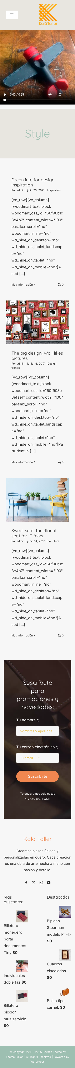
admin (20, 190)
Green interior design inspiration (32, 182)
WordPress (37, 1061)
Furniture (53, 541)
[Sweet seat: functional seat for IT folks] (37, 500)
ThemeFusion (15, 1056)
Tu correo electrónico (37, 747)
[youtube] (48, 882)
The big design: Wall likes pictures (37, 355)
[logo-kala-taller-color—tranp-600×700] (48, 5)
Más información (22, 284)
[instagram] (41, 882)
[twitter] (33, 882)
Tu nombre (27, 720)
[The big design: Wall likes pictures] (37, 322)
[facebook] (26, 882)
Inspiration (54, 190)
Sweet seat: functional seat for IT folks (33, 533)
